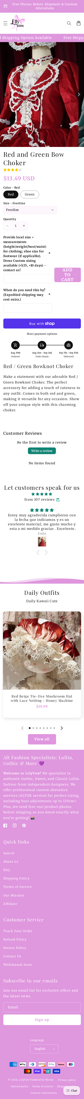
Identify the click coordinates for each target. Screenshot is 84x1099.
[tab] (29, 728)
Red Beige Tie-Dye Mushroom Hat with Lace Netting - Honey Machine (42, 698)
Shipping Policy (16, 878)
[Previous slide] (22, 728)
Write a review (42, 451)
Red (11, 194)
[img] (42, 494)
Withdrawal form (17, 965)
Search (9, 853)
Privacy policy (67, 1079)
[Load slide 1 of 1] (40, 144)
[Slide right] (78, 94)
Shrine (49, 1079)
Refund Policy (15, 939)
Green (30, 194)
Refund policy (20, 1086)
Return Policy (15, 948)
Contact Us (12, 956)
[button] (5, 23)
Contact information (44, 1092)
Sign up (42, 1020)
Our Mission (13, 895)
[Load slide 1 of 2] (44, 144)
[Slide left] (5, 94)
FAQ (6, 870)
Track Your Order (18, 931)
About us (11, 861)
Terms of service (42, 1086)
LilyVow (24, 1079)
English (40, 1048)
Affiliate (10, 904)
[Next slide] (61, 728)
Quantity (9, 219)
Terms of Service (17, 887)
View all (42, 739)
